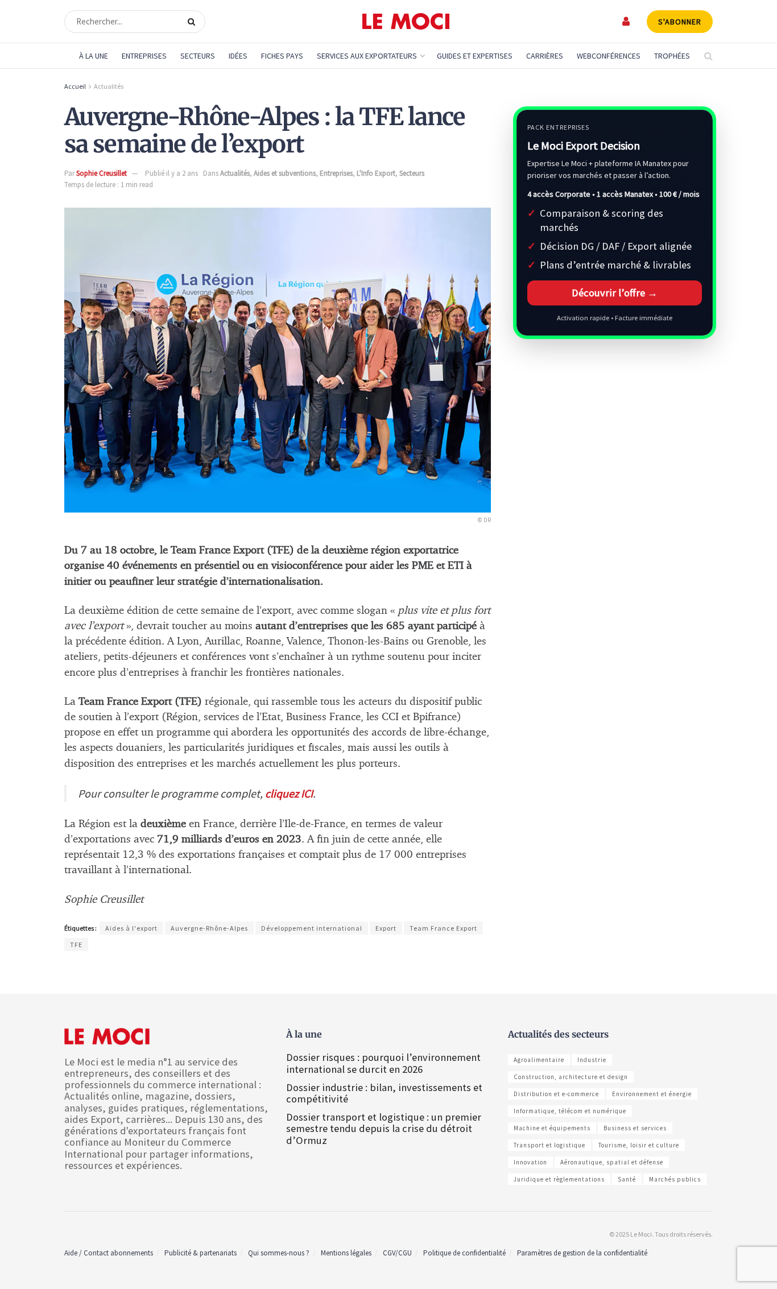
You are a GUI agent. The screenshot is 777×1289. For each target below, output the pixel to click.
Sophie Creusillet (101, 173)
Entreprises (144, 56)
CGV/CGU (397, 1253)
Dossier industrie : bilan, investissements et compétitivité (384, 1093)
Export (385, 928)
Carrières (544, 56)
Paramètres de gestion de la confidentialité (582, 1253)
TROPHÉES (672, 56)
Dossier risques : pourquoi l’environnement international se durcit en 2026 (383, 1063)
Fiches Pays (282, 56)
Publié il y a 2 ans (171, 173)
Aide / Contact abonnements (108, 1253)
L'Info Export (376, 173)
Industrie (591, 1060)
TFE (76, 944)
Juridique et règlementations (559, 1179)
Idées (238, 56)
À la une (93, 56)
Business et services (635, 1128)
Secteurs (197, 56)
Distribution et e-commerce (556, 1094)
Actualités (108, 86)
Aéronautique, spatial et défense (611, 1162)
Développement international (311, 928)
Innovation (530, 1162)
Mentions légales (346, 1253)
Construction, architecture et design (571, 1077)
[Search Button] (193, 21)
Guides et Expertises (475, 56)
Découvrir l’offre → (615, 292)
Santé (627, 1179)
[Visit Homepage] (405, 21)
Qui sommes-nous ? (278, 1253)
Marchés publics (675, 1179)
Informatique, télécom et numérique (570, 1111)
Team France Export (443, 928)
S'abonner (679, 21)
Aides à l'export (131, 928)
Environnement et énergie (652, 1094)
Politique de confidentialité (464, 1253)
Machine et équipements (552, 1128)
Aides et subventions (285, 173)
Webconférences (608, 56)
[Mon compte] (626, 21)
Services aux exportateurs (367, 56)
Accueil (75, 86)
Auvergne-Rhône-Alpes (209, 928)
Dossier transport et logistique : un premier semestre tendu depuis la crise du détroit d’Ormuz (383, 1128)
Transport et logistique (549, 1145)
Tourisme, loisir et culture (638, 1145)
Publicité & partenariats (200, 1253)
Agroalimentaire (539, 1060)
